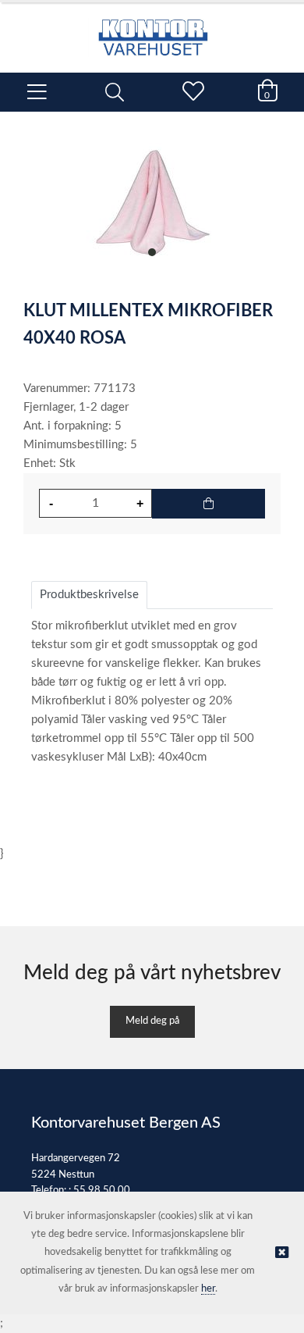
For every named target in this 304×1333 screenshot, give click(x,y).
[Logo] (152, 29)
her (208, 1289)
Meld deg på (152, 1021)
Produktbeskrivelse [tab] (89, 595)
